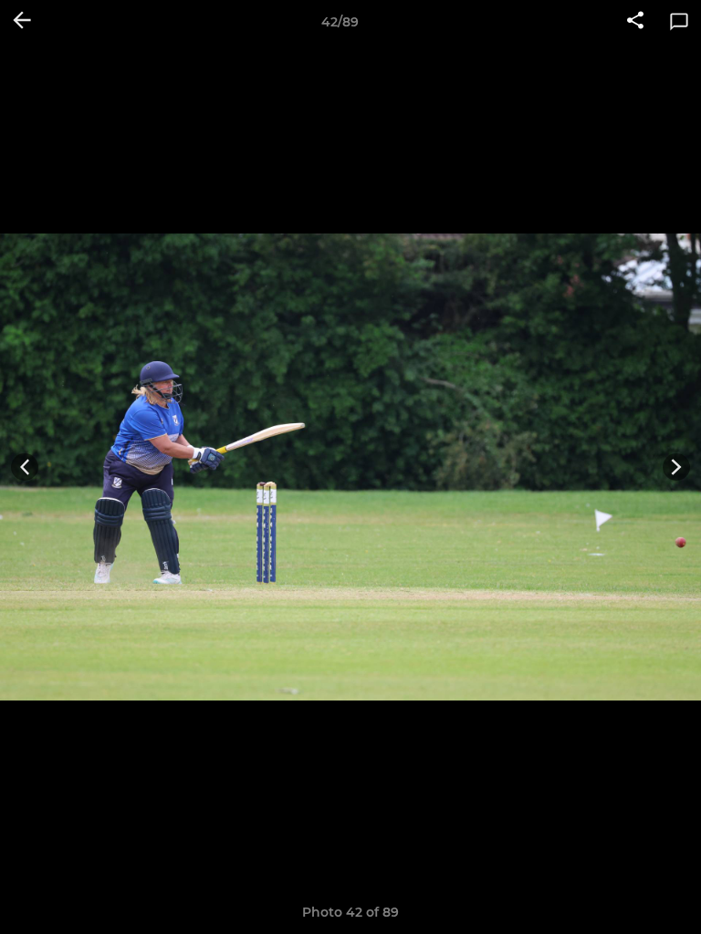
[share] (635, 22)
